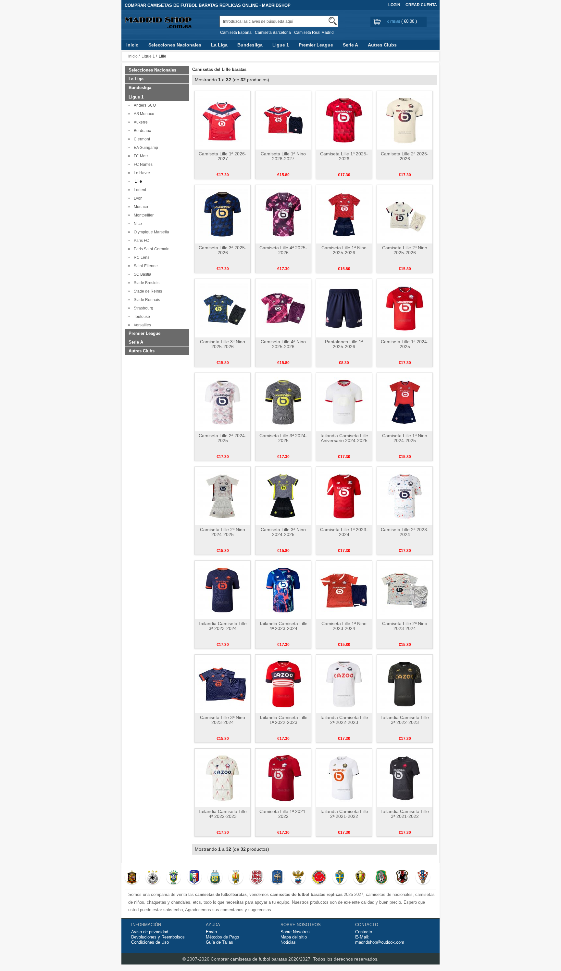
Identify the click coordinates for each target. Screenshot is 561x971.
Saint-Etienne (145, 266)
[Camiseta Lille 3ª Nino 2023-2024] (222, 683)
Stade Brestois (145, 283)
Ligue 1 (280, 44)
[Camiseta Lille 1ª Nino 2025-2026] (344, 214)
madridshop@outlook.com (379, 942)
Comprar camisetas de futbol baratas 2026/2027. (262, 959)
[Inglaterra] (256, 877)
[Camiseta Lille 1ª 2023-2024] (344, 495)
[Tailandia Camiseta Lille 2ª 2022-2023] (344, 683)
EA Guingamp (145, 147)
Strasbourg (142, 308)
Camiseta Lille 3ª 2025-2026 (222, 250)
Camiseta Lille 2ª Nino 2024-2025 (222, 532)
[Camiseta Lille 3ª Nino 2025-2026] (222, 307)
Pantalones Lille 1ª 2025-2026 (344, 344)
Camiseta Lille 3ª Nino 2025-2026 (222, 344)
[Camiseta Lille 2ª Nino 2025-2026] (405, 214)
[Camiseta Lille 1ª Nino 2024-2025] (405, 401)
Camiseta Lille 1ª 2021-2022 (283, 814)
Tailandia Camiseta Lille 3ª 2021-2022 (404, 814)
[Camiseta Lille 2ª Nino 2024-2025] (222, 495)
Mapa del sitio (293, 937)
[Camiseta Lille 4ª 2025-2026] (283, 214)
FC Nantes (142, 164)
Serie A (350, 44)
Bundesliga (250, 44)
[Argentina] (215, 877)
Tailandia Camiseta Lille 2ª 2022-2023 (344, 720)
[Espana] (132, 877)
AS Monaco (143, 114)
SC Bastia (141, 274)
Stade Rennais (146, 299)
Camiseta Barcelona (273, 32)
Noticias (288, 942)
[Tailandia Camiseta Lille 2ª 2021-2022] (344, 777)
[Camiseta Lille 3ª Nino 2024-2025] (283, 495)
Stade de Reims (147, 291)
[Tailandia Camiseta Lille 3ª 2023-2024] (222, 589)
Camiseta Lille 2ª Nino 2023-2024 (404, 626)
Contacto (363, 931)
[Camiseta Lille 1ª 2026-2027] (222, 120)
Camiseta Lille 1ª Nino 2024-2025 (404, 438)
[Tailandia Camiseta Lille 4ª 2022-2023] (222, 777)
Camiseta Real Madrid (314, 32)
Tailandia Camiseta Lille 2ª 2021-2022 (344, 814)
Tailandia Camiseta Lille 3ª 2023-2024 (222, 626)
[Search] (333, 21)
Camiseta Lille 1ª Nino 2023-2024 (344, 626)
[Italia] (194, 877)
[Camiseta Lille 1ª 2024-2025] (405, 307)
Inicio (132, 44)
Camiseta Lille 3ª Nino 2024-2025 (283, 532)
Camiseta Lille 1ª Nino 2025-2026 (344, 250)
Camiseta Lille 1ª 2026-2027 (222, 156)
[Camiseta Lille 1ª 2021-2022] (283, 777)
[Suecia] (339, 877)
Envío (211, 931)
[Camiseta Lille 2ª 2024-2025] (222, 401)
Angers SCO (144, 105)
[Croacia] (423, 877)
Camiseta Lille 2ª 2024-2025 (222, 438)
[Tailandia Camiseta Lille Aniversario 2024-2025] (344, 401)
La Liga (219, 44)
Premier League (316, 44)
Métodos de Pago (222, 937)
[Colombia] (319, 877)
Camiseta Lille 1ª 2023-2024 (344, 532)
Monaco (140, 206)
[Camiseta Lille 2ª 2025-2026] (405, 120)
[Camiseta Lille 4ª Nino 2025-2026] (283, 307)
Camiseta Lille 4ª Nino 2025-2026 (283, 344)
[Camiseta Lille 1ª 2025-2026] (344, 120)
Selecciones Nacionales (174, 44)
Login (394, 5)
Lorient (139, 190)
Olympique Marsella (150, 232)
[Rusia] (298, 877)
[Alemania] (152, 877)
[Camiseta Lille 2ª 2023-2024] (405, 495)
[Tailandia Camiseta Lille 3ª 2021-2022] (405, 777)
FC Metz (140, 156)
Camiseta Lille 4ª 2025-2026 (283, 250)
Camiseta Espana (236, 32)
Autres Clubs (382, 44)
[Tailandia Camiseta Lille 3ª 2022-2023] (405, 683)
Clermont (141, 139)
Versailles (141, 325)
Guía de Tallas (219, 942)
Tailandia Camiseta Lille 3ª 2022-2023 (404, 720)
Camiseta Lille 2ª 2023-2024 (405, 532)
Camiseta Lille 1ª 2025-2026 (344, 156)
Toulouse (141, 316)
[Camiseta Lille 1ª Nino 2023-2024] (344, 589)
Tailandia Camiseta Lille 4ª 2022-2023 (222, 814)
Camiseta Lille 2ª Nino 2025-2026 (404, 250)
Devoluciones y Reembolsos (158, 937)
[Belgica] (360, 877)
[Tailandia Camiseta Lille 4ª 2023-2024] (283, 589)
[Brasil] (173, 877)
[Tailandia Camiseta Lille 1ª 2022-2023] (283, 683)
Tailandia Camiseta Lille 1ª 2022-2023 (283, 720)
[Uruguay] (236, 877)
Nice (137, 223)
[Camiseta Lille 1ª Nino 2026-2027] (283, 120)
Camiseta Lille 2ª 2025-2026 (405, 156)
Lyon (137, 198)
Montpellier (143, 215)
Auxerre (140, 122)
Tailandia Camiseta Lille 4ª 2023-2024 (283, 626)
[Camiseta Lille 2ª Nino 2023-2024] (405, 589)
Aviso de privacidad (149, 931)
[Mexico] (381, 877)
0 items (394, 21)
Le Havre (141, 173)
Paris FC (140, 240)
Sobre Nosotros (295, 931)
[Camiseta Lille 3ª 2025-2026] (222, 214)
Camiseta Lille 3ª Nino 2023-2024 (222, 720)
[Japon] (402, 877)
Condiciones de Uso (150, 942)
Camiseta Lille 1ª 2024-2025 (405, 344)
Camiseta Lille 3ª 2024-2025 (283, 438)
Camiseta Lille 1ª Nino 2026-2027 (283, 156)
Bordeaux (141, 130)
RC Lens (140, 257)
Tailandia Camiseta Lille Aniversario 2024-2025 (344, 438)
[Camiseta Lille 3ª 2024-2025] (283, 401)
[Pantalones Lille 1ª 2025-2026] (344, 307)
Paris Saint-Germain (150, 249)
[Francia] (277, 877)
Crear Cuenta (421, 5)
